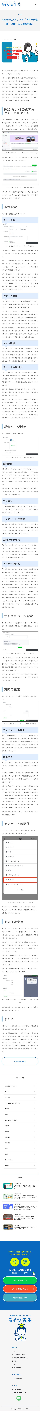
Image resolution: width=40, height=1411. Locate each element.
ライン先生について (18, 1354)
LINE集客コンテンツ (16, 39)
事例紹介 (15, 1361)
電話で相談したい (20, 1297)
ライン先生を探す (18, 1378)
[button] (35, 5)
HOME (14, 1351)
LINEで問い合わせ (20, 1280)
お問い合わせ (16, 1367)
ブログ (14, 1364)
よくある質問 (16, 1389)
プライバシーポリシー (19, 1392)
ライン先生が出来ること (20, 1358)
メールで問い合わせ (20, 1289)
